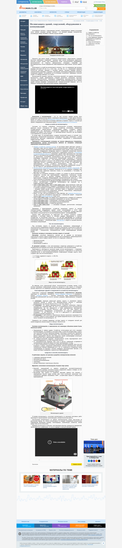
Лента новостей (24, 25)
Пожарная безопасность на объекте (55, 20)
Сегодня (22, 21)
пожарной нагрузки (42, 295)
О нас (102, 530)
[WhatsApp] (61, 460)
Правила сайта (52, 530)
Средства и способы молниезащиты (93, 44)
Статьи (67, 12)
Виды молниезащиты (94, 42)
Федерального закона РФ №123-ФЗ (57, 119)
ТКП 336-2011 (60, 220)
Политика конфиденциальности (66, 530)
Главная (31, 20)
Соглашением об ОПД (82, 539)
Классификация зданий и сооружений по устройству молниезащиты (94, 39)
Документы (22, 12)
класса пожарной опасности (63, 294)
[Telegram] (70, 460)
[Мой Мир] (78, 460)
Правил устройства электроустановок (45, 146)
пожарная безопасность (74, 193)
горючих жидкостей (47, 196)
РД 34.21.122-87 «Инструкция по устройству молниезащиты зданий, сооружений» (57, 168)
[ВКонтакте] (45, 460)
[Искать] (86, 8)
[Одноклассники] (53, 460)
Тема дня (22, 29)
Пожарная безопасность (42, 20)
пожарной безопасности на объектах (67, 122)
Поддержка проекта (93, 530)
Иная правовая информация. (95, 535)
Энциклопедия (98, 12)
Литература (53, 12)
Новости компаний (22, 34)
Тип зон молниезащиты (94, 35)
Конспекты (38, 12)
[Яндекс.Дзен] (99, 461)
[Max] (94, 461)
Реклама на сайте (100, 5)
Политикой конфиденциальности (68, 539)
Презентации (81, 12)
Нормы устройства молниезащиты (92, 33)
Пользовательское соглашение (25, 530)
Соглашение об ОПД (41, 530)
